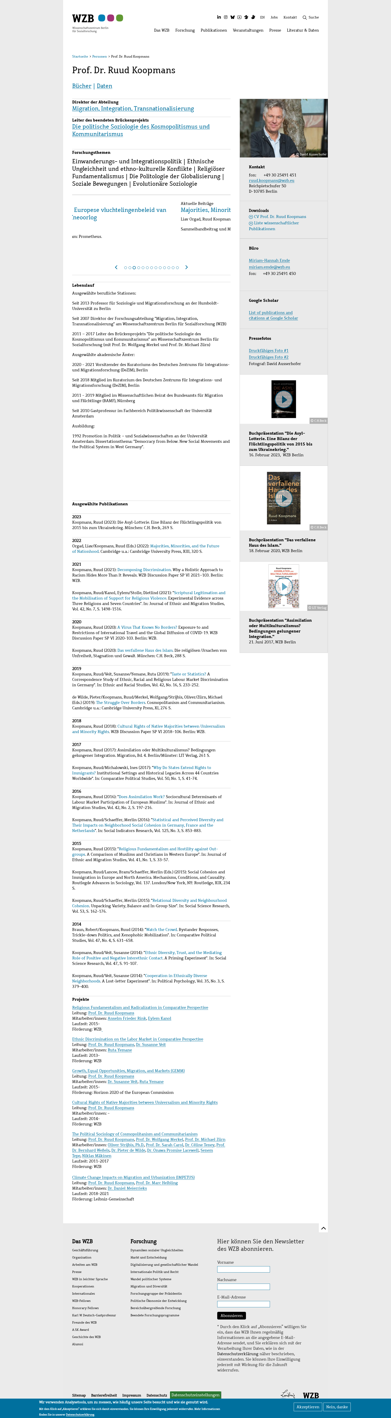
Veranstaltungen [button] (249, 31)
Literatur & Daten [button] (304, 31)
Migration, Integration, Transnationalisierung (133, 108)
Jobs (274, 17)
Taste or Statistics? (189, 674)
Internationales (83, 1293)
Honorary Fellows (85, 1308)
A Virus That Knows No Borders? (147, 627)
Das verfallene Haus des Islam (145, 650)
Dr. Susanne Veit (151, 1044)
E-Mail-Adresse (231, 1297)
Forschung (144, 1241)
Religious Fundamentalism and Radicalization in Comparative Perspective (140, 1007)
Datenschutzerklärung (237, 1354)
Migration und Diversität (149, 1286)
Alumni (77, 1344)
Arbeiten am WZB (84, 1265)
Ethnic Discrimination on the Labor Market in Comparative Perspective (137, 1039)
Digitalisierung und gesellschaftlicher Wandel (164, 1265)
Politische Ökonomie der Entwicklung (159, 1301)
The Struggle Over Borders (120, 702)
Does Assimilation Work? (142, 796)
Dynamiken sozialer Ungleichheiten (157, 1250)
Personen (99, 56)
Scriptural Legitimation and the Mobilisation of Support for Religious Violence (148, 595)
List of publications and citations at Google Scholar (273, 315)
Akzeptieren (308, 1407)
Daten (104, 86)
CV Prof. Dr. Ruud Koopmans (280, 216)
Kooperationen (83, 1286)
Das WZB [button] (163, 31)
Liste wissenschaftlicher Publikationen (274, 226)
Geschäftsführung (85, 1250)
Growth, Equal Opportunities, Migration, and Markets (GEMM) (128, 1070)
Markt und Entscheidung (149, 1257)
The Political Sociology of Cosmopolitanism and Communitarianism (135, 1134)
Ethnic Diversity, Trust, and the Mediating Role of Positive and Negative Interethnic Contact (147, 955)
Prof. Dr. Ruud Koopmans (111, 1013)
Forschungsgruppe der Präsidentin (156, 1293)
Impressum (131, 1395)
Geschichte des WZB (86, 1337)
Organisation (81, 1257)
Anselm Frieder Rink (127, 1018)
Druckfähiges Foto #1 (268, 350)
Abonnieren (232, 1315)
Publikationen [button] (215, 31)
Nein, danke (337, 1407)
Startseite (80, 56)
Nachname (226, 1279)
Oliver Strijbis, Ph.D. (126, 1145)
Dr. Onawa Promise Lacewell (173, 1150)
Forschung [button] (186, 31)
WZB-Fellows (81, 1301)
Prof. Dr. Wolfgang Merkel (159, 1139)
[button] (319, 57)
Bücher (81, 86)
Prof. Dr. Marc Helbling (157, 1183)
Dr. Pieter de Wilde (128, 1150)
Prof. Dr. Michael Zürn (205, 1139)
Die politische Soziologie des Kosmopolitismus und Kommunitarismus (141, 130)
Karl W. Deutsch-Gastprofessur (94, 1315)
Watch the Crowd (161, 929)
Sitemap (79, 1395)
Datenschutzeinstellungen (195, 1395)
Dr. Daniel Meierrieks (127, 1188)
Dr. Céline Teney (200, 1145)
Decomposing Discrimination (144, 569)
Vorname (225, 1262)
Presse (76, 1272)
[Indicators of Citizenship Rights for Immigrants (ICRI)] (102, 1029)
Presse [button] (276, 31)
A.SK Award (80, 1330)
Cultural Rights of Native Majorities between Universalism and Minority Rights (145, 1102)
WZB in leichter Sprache (90, 1279)
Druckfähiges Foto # (267, 357)
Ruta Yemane (120, 1050)
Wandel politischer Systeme (151, 1279)
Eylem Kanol (159, 1018)
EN (262, 17)
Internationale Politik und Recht (155, 1272)
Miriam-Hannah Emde (269, 260)
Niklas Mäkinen (96, 1155)
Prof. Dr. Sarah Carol (164, 1145)
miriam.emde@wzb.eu (269, 267)
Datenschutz (157, 1395)
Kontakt (290, 17)
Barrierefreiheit (104, 1395)
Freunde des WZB (84, 1322)
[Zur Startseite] (90, 23)
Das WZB (82, 1241)
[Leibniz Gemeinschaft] (288, 1395)
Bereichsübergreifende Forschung (156, 1308)
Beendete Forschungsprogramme (155, 1315)
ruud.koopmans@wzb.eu (272, 180)
